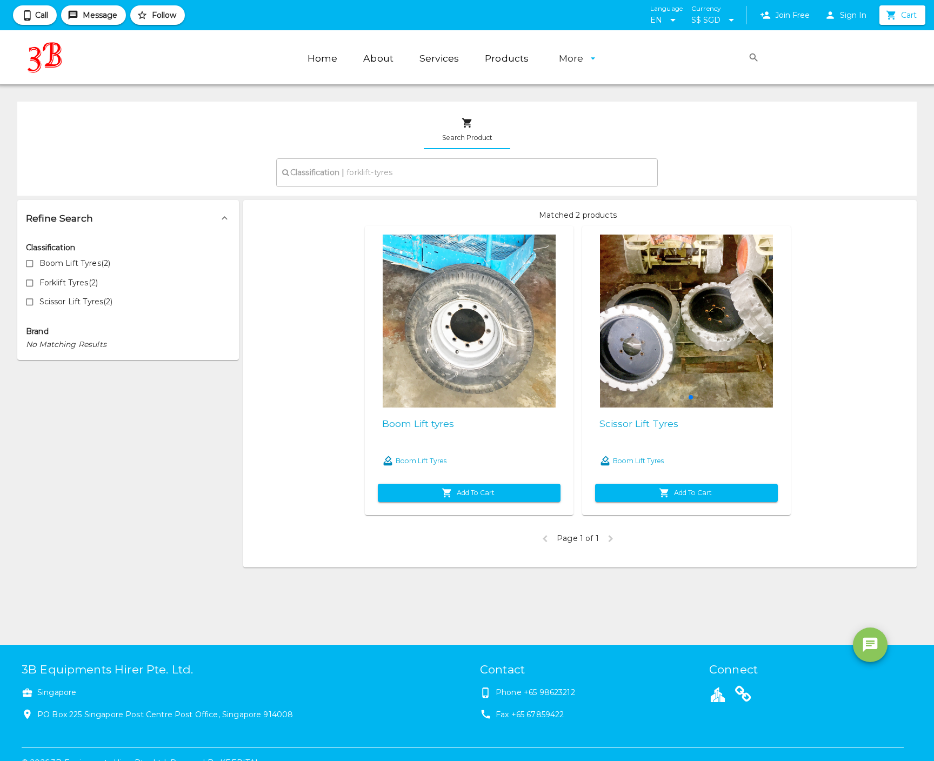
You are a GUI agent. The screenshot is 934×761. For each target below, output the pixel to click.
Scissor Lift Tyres (638, 423)
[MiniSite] (743, 695)
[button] (128, 218)
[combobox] (467, 172)
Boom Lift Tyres (421, 461)
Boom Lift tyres (418, 423)
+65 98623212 (549, 692)
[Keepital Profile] (717, 694)
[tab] (467, 129)
